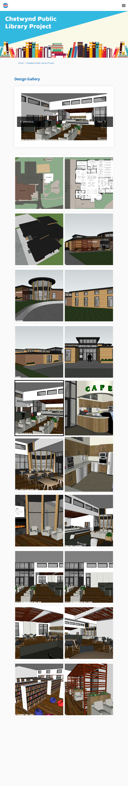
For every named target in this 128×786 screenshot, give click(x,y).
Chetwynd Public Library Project (40, 63)
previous (28, 121)
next (100, 121)
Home (21, 63)
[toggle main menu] (123, 5)
